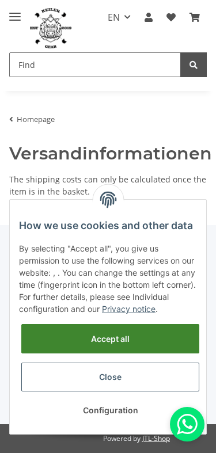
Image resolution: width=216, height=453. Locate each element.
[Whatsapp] (187, 424)
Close (110, 377)
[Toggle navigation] (15, 12)
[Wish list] (171, 17)
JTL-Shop (156, 438)
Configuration (110, 410)
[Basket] (195, 17)
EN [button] (114, 17)
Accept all (110, 339)
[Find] (193, 64)
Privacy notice (129, 309)
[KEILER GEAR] (50, 28)
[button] (149, 17)
